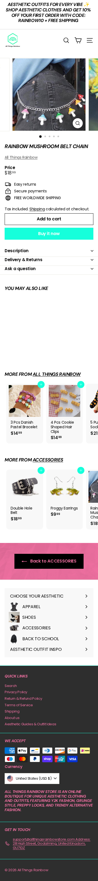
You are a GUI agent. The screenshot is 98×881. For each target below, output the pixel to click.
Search (11, 685)
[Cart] (78, 40)
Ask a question (20, 268)
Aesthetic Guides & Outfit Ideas (30, 724)
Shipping (37, 209)
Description (17, 251)
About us (12, 717)
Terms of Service (19, 705)
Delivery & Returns (23, 260)
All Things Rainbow (21, 157)
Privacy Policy (16, 692)
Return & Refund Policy (23, 698)
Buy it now (49, 233)
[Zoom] (78, 123)
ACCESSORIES (48, 460)
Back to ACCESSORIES (52, 561)
